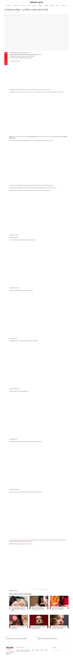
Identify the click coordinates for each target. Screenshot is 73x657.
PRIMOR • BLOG (36, 2)
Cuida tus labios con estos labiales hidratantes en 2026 (20, 52)
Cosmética (8, 5)
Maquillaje (22, 5)
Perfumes (34, 5)
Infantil (52, 5)
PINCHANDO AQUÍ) (29, 541)
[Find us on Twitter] (55, 650)
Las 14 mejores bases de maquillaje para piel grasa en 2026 (21, 57)
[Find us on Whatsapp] (60, 650)
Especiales (64, 5)
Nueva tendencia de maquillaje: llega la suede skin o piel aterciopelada (59, 627)
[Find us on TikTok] (58, 650)
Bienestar (46, 5)
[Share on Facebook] (5, 53)
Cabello (28, 5)
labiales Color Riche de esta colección (18, 539)
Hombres (40, 5)
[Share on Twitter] (5, 56)
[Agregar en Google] (5, 61)
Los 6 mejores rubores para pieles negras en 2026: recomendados (58, 608)
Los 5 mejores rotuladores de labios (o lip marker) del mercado (38, 627)
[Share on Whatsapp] (5, 58)
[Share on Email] (5, 64)
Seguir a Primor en (15, 61)
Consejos (58, 5)
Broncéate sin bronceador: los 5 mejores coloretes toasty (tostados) (22, 56)
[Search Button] (69, 5)
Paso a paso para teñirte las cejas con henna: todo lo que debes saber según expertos (25, 54)
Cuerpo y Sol (15, 5)
